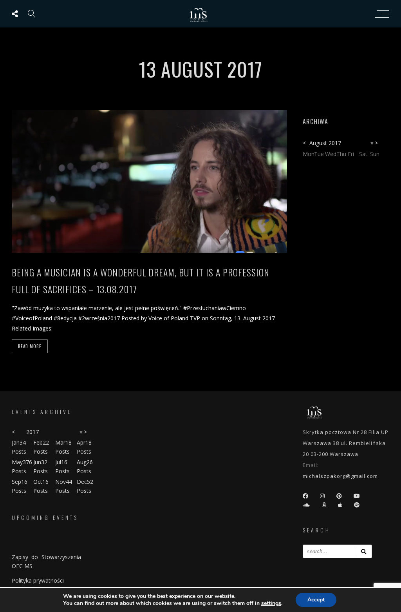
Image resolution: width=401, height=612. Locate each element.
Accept (316, 599)
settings (271, 603)
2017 (32, 432)
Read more (30, 346)
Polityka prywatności (38, 580)
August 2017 (325, 143)
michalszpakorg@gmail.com (340, 475)
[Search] (363, 551)
